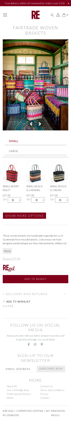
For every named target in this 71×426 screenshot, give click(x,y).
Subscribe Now (51, 368)
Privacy (44, 393)
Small (13, 141)
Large (13, 151)
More (7, 251)
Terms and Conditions (52, 390)
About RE (12, 386)
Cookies (44, 397)
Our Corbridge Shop (18, 390)
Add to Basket (35, 279)
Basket (8, 422)
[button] (31, 123)
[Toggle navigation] (5, 15)
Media (10, 397)
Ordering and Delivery (19, 393)
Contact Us (46, 386)
